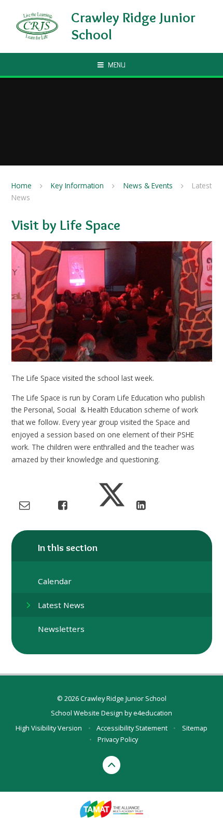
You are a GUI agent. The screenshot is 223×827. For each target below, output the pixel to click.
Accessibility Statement (132, 728)
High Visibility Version (49, 728)
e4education (152, 713)
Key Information (77, 185)
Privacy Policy (117, 739)
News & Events (148, 185)
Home (21, 185)
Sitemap (194, 728)
